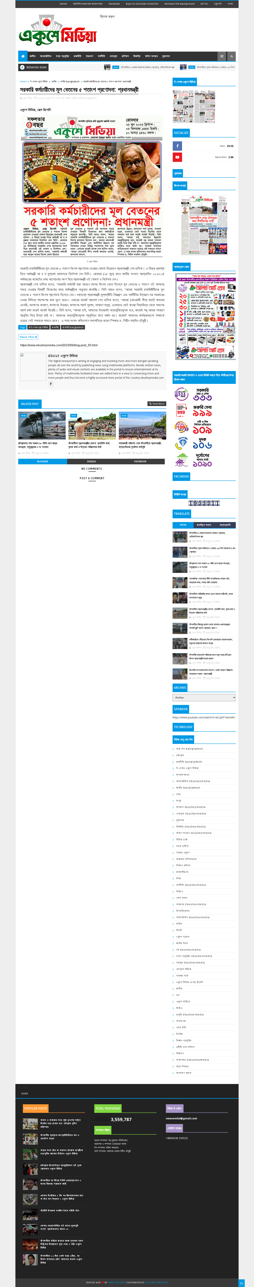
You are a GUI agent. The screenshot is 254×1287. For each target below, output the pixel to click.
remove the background (179, 3)
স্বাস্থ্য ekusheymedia (190, 962)
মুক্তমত (166, 56)
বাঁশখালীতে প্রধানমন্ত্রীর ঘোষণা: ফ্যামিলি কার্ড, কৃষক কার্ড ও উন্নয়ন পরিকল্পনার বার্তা (89, 445)
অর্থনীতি (101, 56)
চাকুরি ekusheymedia (190, 1014)
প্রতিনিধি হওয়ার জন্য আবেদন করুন (87, 3)
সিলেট (179, 930)
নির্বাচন (179, 891)
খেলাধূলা (113, 56)
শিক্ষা (178, 878)
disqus (91, 461)
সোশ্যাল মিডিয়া (183, 969)
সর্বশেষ (183, 525)
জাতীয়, (74, 98)
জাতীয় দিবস (182, 943)
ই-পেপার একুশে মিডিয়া (39, 81)
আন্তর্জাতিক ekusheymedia (193, 781)
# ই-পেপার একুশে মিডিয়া (38, 327)
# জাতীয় (55, 327)
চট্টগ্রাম (84, 67)
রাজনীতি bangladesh (189, 761)
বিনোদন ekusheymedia (191, 807)
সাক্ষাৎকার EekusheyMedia (192, 1059)
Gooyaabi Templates (156, 1282)
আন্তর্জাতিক (46, 56)
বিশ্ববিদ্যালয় (182, 910)
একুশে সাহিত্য (183, 1001)
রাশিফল (125, 56)
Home (63, 3)
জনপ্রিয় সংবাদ (204, 525)
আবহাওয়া (181, 1021)
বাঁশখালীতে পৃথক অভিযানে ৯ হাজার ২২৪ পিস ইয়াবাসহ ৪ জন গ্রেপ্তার (195, 67)
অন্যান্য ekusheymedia (191, 904)
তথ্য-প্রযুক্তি (62, 56)
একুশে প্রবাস (182, 936)
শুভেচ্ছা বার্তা (182, 975)
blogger (42, 461)
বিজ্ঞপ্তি (137, 56)
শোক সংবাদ (181, 897)
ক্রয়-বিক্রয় (182, 1066)
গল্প (178, 995)
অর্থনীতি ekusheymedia (191, 885)
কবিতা (179, 923)
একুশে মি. (218, 3)
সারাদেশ (89, 56)
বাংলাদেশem (182, 774)
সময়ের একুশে (182, 852)
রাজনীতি (77, 56)
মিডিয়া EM (182, 839)
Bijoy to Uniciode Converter (142, 3)
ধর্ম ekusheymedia (188, 949)
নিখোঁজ (179, 1034)
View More (158, 403)
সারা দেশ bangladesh (189, 748)
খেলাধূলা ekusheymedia (191, 813)
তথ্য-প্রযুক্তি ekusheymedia (194, 956)
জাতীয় (33, 56)
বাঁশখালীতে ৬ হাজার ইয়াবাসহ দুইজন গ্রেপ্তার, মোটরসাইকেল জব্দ (116, 67)
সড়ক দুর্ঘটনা (182, 846)
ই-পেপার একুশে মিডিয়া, (62, 98)
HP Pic (204, 3)
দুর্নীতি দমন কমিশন (185, 1047)
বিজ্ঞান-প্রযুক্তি (184, 1040)
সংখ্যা (230, 3)
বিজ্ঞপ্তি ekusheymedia (191, 826)
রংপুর (178, 800)
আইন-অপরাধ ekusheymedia (194, 833)
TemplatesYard (116, 1282)
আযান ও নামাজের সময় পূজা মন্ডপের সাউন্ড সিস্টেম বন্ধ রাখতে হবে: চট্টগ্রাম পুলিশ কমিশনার (61, 1123)
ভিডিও (179, 1008)
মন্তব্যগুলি (225, 525)
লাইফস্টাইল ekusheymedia (193, 917)
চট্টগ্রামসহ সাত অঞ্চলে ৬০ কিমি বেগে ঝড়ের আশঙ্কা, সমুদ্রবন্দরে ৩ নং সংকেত (37, 445)
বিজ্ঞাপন (180, 1053)
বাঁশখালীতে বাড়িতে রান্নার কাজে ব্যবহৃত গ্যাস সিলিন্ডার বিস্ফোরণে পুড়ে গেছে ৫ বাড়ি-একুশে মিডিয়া (62, 1244)
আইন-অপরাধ (151, 56)
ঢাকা (178, 794)
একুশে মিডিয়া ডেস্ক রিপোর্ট (189, 982)
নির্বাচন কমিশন (183, 865)
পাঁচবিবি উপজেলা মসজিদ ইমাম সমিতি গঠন (60, 1210)
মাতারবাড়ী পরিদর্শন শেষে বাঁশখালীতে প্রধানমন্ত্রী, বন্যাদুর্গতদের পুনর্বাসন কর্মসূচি (140, 445)
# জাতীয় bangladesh (72, 327)
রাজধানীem (182, 872)
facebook (114, 3)
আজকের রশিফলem (186, 859)
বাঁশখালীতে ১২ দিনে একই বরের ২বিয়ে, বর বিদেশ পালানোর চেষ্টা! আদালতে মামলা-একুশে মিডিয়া (61, 1259)
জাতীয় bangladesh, (87, 98)
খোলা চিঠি (181, 1027)
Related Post (30, 404)
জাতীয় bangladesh (70, 81)
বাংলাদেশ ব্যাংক (183, 1072)
